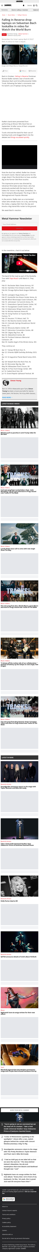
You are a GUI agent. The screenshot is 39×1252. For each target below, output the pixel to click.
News (4, 34)
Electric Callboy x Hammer (20, 10)
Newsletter (33, 71)
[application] (19, 155)
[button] (2, 5)
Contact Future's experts (9, 1210)
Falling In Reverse (22, 15)
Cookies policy (6, 1222)
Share (6, 71)
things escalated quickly (19, 137)
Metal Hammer (23, 34)
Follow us (24, 71)
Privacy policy (6, 1218)
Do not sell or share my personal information (15, 1238)
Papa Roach (14, 278)
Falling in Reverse (21, 76)
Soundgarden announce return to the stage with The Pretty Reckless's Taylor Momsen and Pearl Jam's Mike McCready (20, 1151)
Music (3, 15)
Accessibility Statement (9, 1226)
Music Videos (11, 15)
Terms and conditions (8, 1214)
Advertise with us (7, 1234)
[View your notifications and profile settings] (23, 5)
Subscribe (29, 5)
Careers (4, 1230)
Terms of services (23, 233)
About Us (5, 1206)
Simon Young (13, 34)
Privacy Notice (26, 235)
